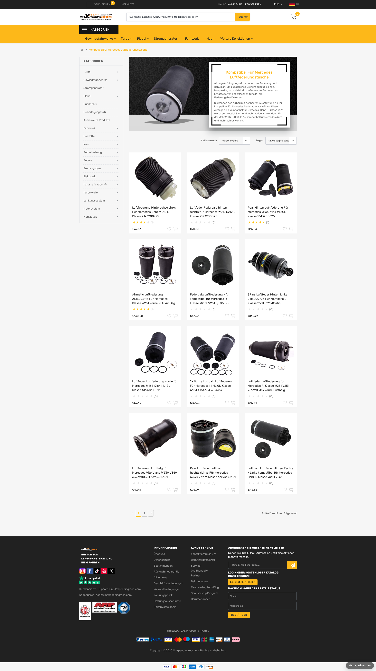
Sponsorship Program (204, 593)
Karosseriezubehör (95, 184)
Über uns (159, 554)
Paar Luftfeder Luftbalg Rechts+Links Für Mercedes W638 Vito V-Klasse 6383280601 (213, 473)
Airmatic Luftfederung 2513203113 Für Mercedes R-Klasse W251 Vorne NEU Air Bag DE (153, 299)
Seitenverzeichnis (165, 607)
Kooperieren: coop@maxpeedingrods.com (105, 595)
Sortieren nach (208, 140)
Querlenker (90, 104)
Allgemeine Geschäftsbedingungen (168, 580)
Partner (195, 575)
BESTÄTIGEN (239, 614)
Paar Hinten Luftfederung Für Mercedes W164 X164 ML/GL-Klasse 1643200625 (268, 212)
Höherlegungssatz (94, 112)
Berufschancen (200, 599)
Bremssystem (92, 168)
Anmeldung (235, 4)
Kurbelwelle (90, 192)
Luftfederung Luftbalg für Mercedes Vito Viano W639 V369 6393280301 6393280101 (154, 473)
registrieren (252, 4)
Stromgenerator (165, 38)
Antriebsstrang (92, 152)
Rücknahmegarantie (166, 571)
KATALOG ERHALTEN (243, 582)
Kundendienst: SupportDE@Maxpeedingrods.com (110, 589)
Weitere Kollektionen (235, 38)
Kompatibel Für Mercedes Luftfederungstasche (118, 49)
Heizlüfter (89, 136)
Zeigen (259, 140)
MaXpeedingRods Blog (205, 587)
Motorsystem (91, 208)
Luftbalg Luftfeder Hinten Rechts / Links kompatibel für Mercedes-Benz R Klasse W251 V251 (270, 473)
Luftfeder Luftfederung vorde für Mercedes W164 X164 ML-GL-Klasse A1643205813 (155, 386)
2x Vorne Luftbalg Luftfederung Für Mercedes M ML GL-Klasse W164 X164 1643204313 (211, 386)
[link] (151, 513)
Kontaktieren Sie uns (203, 554)
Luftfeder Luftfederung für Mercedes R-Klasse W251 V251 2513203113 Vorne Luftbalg (268, 386)
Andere (87, 160)
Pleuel (141, 38)
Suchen (243, 16)
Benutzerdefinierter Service (203, 562)
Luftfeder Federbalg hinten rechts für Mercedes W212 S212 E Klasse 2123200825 (212, 212)
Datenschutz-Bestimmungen (163, 562)
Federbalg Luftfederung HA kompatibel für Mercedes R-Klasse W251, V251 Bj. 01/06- (210, 299)
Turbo (125, 38)
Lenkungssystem (94, 200)
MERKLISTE (128, 4)
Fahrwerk (192, 38)
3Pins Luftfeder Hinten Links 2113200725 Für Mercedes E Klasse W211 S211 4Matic (267, 299)
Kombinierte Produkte (96, 120)
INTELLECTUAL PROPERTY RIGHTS (188, 630)
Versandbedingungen (167, 589)
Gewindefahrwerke (99, 38)
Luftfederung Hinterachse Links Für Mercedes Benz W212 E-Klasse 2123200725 (154, 212)
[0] (294, 17)
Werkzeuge (90, 216)
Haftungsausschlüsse (167, 601)
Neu (209, 38)
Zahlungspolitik (163, 595)
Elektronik (89, 176)
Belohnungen (199, 581)
